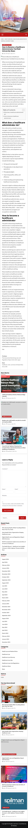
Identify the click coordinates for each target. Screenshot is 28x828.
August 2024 (5, 618)
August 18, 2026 (10, 708)
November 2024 (6, 609)
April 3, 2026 (9, 735)
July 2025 (4, 586)
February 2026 (6, 565)
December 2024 (6, 606)
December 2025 (6, 571)
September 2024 (6, 615)
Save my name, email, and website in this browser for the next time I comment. (13, 504)
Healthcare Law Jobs (7, 45)
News (3, 669)
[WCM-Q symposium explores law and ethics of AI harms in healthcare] (14, 774)
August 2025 (5, 583)
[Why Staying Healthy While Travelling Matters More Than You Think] (14, 694)
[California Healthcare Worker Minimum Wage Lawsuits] (14, 384)
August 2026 (5, 559)
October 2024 (5, 612)
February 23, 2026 (10, 788)
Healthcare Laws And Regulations (10, 663)
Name (4, 489)
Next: (12, 365)
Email (16, 489)
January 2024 (5, 639)
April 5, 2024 (10, 53)
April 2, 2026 (9, 761)
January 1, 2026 (10, 424)
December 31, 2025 (10, 451)
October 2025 (5, 577)
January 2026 (5, 568)
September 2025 (6, 580)
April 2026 (4, 562)
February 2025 (6, 600)
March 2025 (5, 597)
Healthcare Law (6, 654)
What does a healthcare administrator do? (13, 113)
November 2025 (6, 574)
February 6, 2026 (10, 398)
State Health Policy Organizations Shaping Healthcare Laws (12, 533)
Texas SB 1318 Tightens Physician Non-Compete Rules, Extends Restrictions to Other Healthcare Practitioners (14, 447)
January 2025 (5, 603)
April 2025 (4, 594)
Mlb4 (2, 677)
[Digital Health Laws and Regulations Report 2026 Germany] (14, 747)
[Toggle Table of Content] (22, 110)
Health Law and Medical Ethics (10, 651)
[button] (2, 34)
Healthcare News (6, 666)
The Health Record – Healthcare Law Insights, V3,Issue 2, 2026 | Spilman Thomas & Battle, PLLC (13, 548)
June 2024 (4, 624)
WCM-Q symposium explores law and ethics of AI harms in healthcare (14, 542)
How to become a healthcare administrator (11, 117)
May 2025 (4, 591)
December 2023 (6, 642)
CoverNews (22, 823)
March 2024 (5, 633)
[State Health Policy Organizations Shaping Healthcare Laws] (14, 721)
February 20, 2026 (10, 816)
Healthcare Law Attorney (8, 657)
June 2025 (4, 589)
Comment (5, 469)
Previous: (11, 358)
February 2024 (6, 636)
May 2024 (4, 627)
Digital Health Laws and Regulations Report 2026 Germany (13, 537)
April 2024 (4, 630)
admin (4, 53)
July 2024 (4, 621)
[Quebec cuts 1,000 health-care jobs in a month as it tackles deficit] (14, 409)
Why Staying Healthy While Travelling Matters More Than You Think (14, 528)
